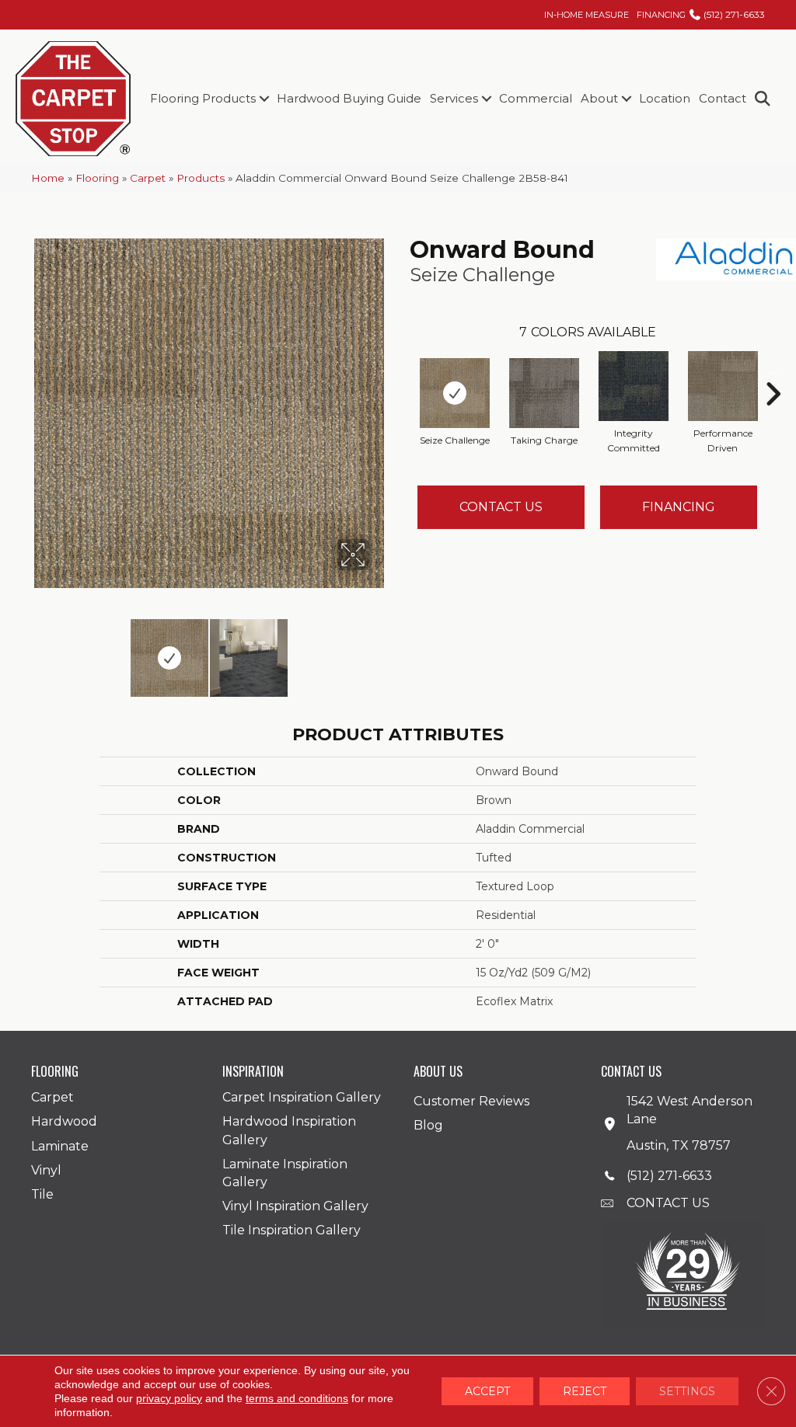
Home (48, 178)
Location (664, 98)
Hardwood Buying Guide (349, 98)
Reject (584, 1391)
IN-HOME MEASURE (586, 14)
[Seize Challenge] (455, 393)
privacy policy (169, 1398)
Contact (722, 98)
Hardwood (64, 1121)
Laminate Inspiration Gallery (284, 1173)
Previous (39, 650)
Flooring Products (203, 98)
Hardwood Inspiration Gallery (289, 1130)
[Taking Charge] (544, 393)
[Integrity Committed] (633, 386)
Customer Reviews (471, 1101)
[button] (264, 98)
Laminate (60, 1146)
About (599, 98)
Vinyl (46, 1170)
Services (454, 98)
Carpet (148, 178)
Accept (487, 1391)
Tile (42, 1194)
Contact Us (501, 506)
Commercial (535, 98)
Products (200, 178)
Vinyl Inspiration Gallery (295, 1206)
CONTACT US (668, 1203)
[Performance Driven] (723, 386)
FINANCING (661, 14)
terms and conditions (297, 1398)
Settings (687, 1391)
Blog (428, 1125)
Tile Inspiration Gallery (291, 1230)
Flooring (97, 178)
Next (378, 650)
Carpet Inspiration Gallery (301, 1097)
